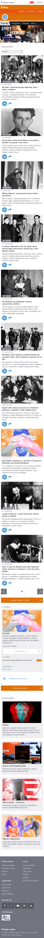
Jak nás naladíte (29, 865)
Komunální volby (8, 868)
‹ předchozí (4, 591)
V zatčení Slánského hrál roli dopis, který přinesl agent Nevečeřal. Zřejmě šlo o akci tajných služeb (20, 248)
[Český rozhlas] (7, 2)
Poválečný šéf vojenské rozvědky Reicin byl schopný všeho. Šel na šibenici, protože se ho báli (22, 357)
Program (21, 11)
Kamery (40, 11)
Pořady (25, 23)
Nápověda (27, 868)
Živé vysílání (6, 885)
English (34, 932)
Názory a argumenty (11, 839)
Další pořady (8, 698)
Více (34, 23)
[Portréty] (22, 34)
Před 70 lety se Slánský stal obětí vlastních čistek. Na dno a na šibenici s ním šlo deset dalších (20, 569)
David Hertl (7, 669)
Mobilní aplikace (8, 894)
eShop (4, 874)
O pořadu (6, 607)
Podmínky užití (25, 932)
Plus (39, 660)
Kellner (6, 725)
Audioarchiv (31, 11)
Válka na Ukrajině (8, 865)
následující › (40, 591)
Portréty (6, 633)
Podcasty (5, 891)
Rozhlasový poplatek (31, 881)
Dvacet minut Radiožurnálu (14, 766)
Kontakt (26, 878)
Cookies (4, 932)
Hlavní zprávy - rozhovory (13, 802)
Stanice (5, 871)
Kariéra (25, 874)
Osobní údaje (13, 932)
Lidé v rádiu (27, 871)
